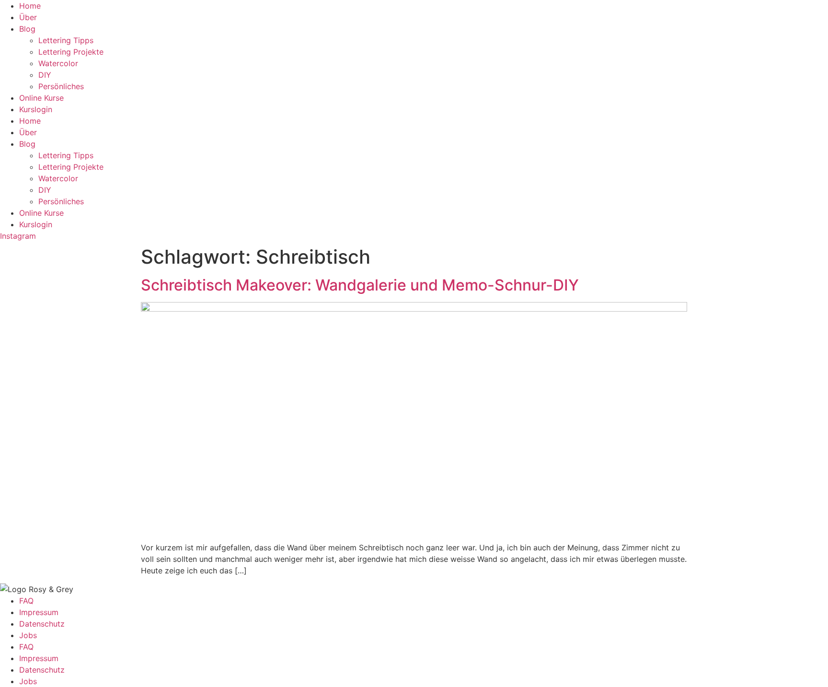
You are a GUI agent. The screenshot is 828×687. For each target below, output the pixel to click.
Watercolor (58, 63)
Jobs (28, 635)
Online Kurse (41, 98)
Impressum (38, 612)
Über (28, 17)
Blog (27, 29)
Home (30, 6)
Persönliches (61, 86)
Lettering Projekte (71, 52)
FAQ (26, 600)
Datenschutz (42, 624)
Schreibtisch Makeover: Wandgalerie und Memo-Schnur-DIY (360, 285)
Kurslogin (35, 109)
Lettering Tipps (65, 40)
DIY (44, 75)
